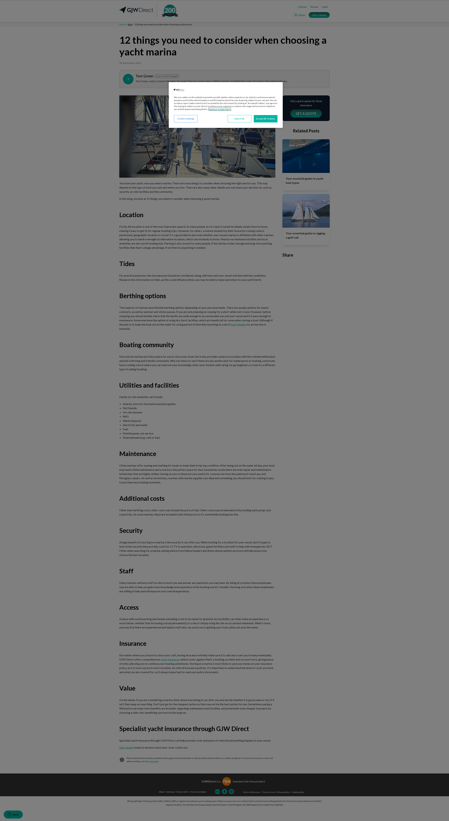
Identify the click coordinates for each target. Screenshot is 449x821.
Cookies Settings (186, 119)
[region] (226, 105)
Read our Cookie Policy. (220, 109)
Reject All (239, 119)
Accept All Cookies (265, 119)
